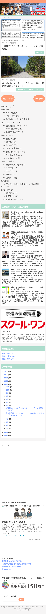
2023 (6, 381)
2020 (6, 435)
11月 (8, 387)
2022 (6, 384)
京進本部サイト (7, 569)
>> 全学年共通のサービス (13, 165)
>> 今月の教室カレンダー (13, 113)
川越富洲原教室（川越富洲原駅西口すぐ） (17, 564)
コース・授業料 (8, 161)
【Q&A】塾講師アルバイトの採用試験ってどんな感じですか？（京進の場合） (27, 252)
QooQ (27, 610)
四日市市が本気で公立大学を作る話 (24, 269)
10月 (8, 390)
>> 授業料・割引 (9, 178)
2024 (6, 378)
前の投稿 (39, 99)
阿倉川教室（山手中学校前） (12, 566)
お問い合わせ (7, 190)
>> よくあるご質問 (10, 158)
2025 (6, 375)
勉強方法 (39, 52)
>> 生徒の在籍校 (9, 145)
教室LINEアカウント (9, 359)
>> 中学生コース (9, 171)
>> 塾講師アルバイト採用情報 (15, 119)
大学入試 (39, 90)
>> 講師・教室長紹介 (11, 148)
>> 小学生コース (9, 168)
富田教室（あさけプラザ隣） (12, 561)
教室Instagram (7, 353)
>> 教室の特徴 (8, 142)
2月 (7, 425)
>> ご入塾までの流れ (11, 155)
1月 (7, 428)
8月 (7, 396)
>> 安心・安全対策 (10, 116)
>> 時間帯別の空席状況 (12, 132)
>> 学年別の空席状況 (11, 129)
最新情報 (5, 109)
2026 (6, 372)
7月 (7, 399)
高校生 (31, 90)
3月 (7, 422)
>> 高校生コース (9, 174)
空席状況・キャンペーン (12, 122)
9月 (7, 393)
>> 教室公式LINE (9, 196)
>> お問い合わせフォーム (13, 199)
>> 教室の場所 (8, 139)
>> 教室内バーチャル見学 (13, 152)
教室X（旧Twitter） (9, 356)
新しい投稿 (8, 99)
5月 (7, 405)
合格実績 (5, 181)
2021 (6, 432)
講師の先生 (21, 90)
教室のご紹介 (7, 135)
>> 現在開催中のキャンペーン (15, 126)
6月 (7, 402)
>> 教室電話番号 (9, 193)
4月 (7, 419)
